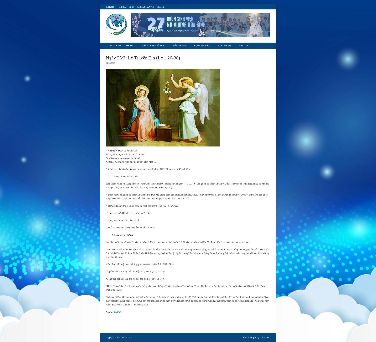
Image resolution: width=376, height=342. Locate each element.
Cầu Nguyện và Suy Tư (154, 46)
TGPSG (118, 312)
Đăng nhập (160, 7)
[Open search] (269, 46)
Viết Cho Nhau (180, 46)
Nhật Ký (244, 46)
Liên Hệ (131, 7)
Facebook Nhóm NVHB (145, 7)
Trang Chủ (114, 46)
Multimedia (224, 46)
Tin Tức (130, 46)
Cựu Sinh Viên (202, 46)
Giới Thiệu (122, 7)
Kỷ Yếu (265, 337)
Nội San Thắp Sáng (251, 337)
